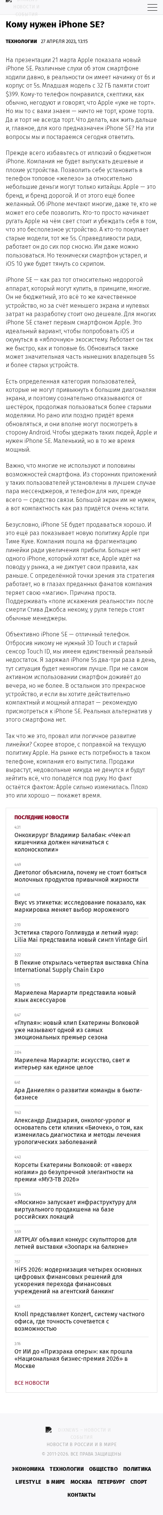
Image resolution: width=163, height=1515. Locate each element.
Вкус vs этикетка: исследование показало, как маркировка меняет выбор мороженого (80, 906)
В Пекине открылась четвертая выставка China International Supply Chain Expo (81, 966)
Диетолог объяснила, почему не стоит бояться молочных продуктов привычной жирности (80, 876)
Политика (137, 1469)
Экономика (28, 1469)
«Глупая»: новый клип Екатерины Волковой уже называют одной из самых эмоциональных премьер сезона (76, 1030)
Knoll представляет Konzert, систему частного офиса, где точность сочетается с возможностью (79, 1321)
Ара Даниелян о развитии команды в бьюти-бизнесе (78, 1094)
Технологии (21, 41)
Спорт (138, 1482)
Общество (103, 1469)
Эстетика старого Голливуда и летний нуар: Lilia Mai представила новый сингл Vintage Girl (80, 936)
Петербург (111, 1482)
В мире (55, 1482)
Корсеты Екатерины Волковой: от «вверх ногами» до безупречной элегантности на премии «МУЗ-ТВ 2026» (73, 1172)
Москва (81, 1482)
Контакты (81, 1495)
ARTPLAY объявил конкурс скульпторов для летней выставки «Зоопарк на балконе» (75, 1243)
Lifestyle (28, 1482)
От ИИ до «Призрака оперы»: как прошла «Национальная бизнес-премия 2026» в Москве (73, 1359)
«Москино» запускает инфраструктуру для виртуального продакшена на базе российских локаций (75, 1209)
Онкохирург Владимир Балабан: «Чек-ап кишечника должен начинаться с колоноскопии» (72, 842)
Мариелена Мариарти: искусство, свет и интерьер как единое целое (72, 1063)
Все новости (31, 1383)
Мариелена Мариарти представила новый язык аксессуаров (75, 996)
